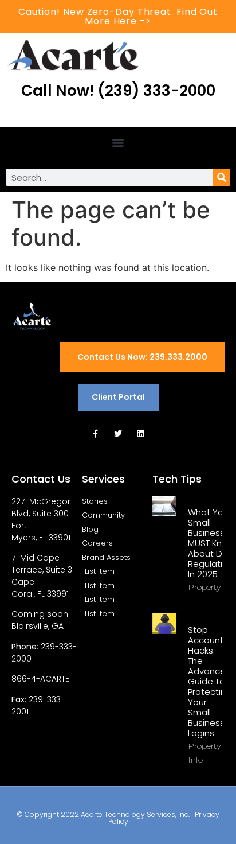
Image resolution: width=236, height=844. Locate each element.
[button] (118, 142)
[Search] (221, 177)
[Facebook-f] (95, 433)
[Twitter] (118, 433)
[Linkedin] (140, 433)
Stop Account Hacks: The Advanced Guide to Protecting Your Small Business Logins (209, 681)
